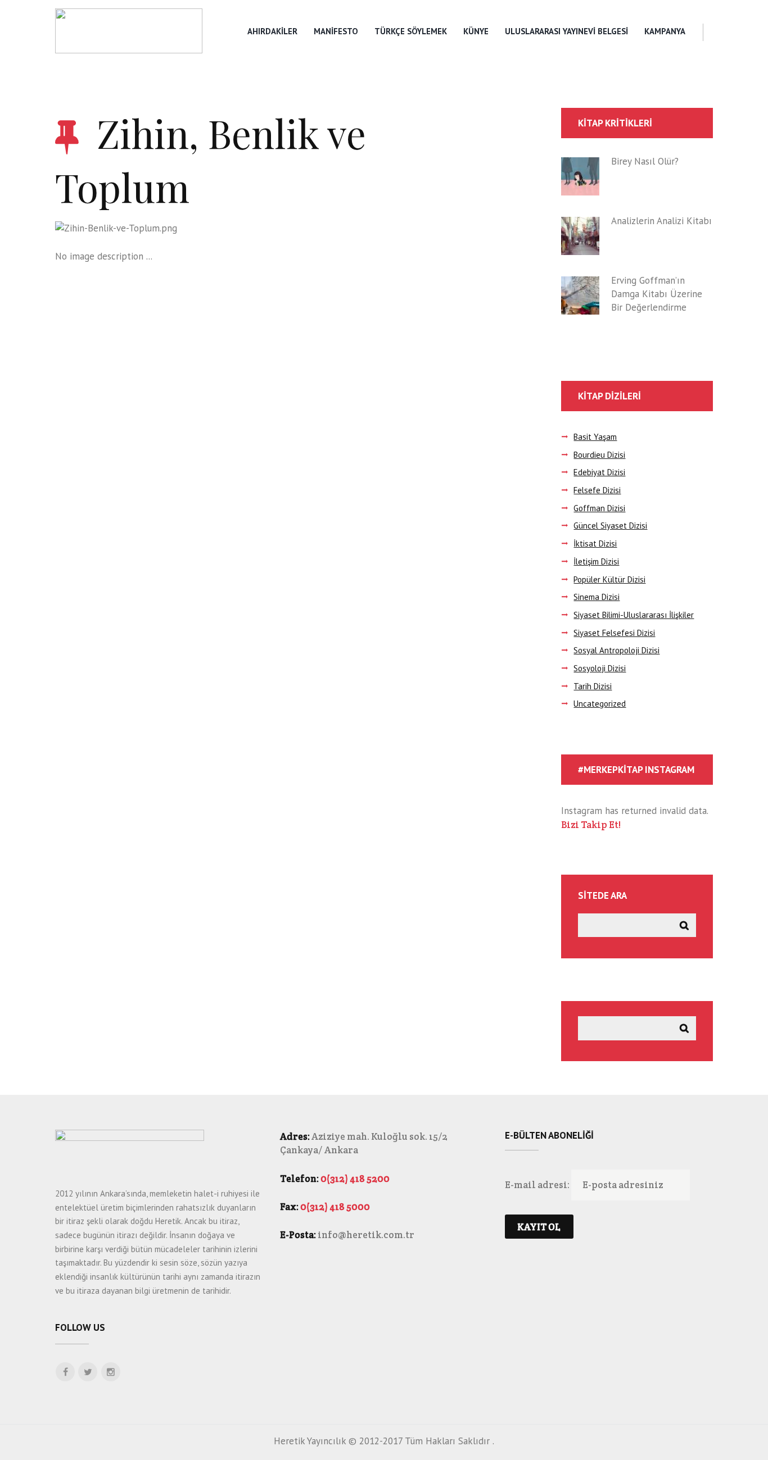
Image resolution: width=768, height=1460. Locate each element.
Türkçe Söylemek (410, 31)
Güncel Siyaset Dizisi (610, 525)
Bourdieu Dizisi (599, 454)
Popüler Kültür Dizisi (609, 579)
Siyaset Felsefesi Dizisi (614, 632)
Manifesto (336, 31)
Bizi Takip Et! (591, 824)
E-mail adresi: (538, 1185)
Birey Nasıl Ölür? (645, 161)
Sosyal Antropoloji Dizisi (616, 650)
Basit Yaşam (595, 436)
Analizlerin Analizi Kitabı (661, 221)
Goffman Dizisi (599, 508)
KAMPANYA (664, 31)
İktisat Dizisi (595, 543)
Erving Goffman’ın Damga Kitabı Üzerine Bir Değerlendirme (656, 293)
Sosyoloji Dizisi (599, 668)
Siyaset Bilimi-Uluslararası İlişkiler (633, 615)
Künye (476, 31)
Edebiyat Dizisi (599, 472)
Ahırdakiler (272, 31)
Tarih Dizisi (592, 686)
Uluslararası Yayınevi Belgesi (566, 31)
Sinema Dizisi (596, 597)
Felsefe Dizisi (597, 490)
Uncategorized (599, 703)
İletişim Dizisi (596, 561)
